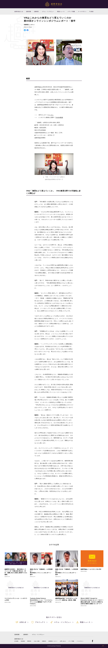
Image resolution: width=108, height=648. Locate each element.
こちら (51, 115)
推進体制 (23, 641)
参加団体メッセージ (53, 641)
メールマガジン (82, 11)
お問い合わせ (63, 641)
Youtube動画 (59, 117)
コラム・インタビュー (48, 11)
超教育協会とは (18, 11)
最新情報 (28, 11)
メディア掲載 (71, 11)
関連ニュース (61, 11)
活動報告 (36, 11)
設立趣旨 (16, 641)
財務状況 (44, 641)
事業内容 (29, 641)
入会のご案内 (37, 641)
